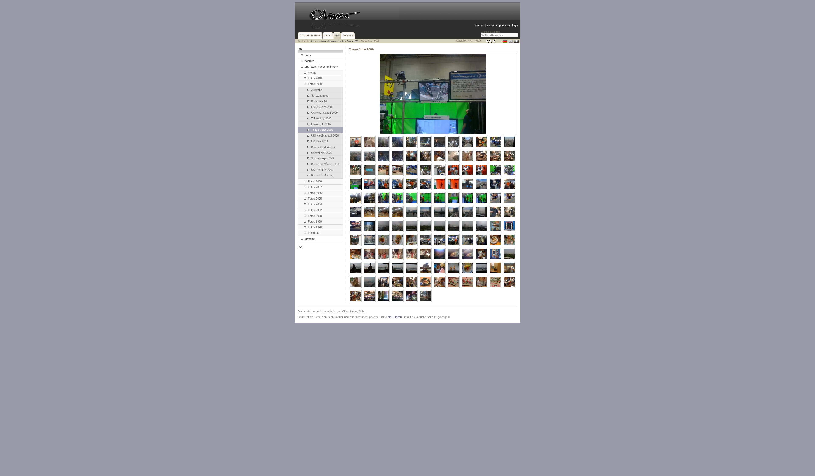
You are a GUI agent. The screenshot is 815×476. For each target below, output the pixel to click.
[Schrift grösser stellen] (487, 42)
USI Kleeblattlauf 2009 (325, 135)
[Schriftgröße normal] (490, 42)
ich (312, 41)
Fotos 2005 (315, 198)
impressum (503, 25)
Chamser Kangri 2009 (324, 112)
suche (490, 25)
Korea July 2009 (321, 124)
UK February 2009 (322, 169)
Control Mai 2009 (321, 152)
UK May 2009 (319, 141)
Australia (316, 89)
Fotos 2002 (315, 210)
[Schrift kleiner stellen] (494, 42)
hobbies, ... (312, 61)
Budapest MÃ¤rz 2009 (325, 164)
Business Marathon (323, 147)
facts (308, 55)
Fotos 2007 (315, 187)
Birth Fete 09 (319, 101)
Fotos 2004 (315, 204)
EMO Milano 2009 (322, 107)
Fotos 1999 (315, 221)
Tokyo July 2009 (321, 118)
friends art (314, 232)
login (515, 25)
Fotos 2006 (315, 193)
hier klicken (395, 317)
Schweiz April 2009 (322, 158)
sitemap (479, 25)
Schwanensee (319, 95)
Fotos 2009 (352, 41)
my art (312, 72)
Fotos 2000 (315, 215)
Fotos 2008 (315, 181)
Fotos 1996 (315, 227)
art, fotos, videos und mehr (330, 41)
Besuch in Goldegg (322, 175)
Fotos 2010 (315, 78)
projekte (310, 238)
